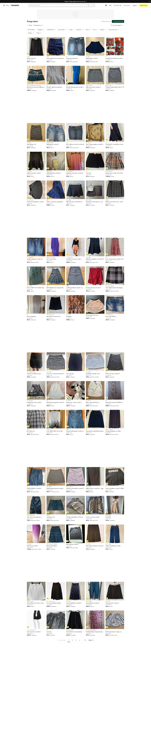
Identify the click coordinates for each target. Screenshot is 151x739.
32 (106, 257)
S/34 (48, 56)
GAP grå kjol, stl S (31, 144)
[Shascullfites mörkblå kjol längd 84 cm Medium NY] (95, 419)
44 (66, 56)
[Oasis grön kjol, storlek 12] (115, 591)
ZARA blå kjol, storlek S (92, 58)
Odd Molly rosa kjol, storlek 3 (73, 259)
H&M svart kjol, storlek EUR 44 (74, 201)
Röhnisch (71, 486)
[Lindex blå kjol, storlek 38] (95, 591)
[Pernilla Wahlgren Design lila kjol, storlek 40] (95, 619)
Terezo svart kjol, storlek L (93, 517)
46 (66, 142)
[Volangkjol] (75, 304)
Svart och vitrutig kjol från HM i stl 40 (55, 373)
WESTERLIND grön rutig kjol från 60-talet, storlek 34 (55, 288)
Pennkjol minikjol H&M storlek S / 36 (115, 87)
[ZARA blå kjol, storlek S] (95, 46)
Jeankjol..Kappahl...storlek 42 (34, 259)
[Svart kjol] (95, 161)
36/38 (48, 515)
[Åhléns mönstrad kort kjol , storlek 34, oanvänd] (115, 189)
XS (27, 286)
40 (106, 142)
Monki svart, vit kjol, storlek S (74, 402)
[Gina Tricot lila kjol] (56, 247)
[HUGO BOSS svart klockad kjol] (75, 619)
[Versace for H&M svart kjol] (36, 361)
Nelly (89, 400)
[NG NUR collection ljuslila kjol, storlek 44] (56, 75)
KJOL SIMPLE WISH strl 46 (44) (55, 431)
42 (27, 257)
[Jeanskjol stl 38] (56, 505)
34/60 (67, 286)
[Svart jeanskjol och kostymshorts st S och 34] (56, 46)
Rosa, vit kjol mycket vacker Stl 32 (114, 259)
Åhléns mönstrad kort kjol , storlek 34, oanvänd (114, 202)
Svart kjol (88, 173)
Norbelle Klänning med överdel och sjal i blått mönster (75, 87)
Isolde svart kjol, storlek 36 (113, 373)
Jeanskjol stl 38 (51, 517)
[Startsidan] (15, 5)
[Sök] (88, 5)
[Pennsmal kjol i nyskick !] (75, 533)
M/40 (107, 429)
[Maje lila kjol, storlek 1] (36, 533)
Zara (89, 56)
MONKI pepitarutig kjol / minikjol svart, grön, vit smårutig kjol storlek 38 (56, 488)
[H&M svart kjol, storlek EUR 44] (75, 189)
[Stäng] (149, 1)
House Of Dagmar (53, 544)
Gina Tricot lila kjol (51, 259)
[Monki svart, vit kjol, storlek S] (75, 390)
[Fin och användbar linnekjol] (56, 591)
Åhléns (107, 200)
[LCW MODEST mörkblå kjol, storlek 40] (115, 132)
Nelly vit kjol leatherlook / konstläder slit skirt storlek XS (93, 402)
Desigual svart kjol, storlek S (34, 402)
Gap (30, 142)
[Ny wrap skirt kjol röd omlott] (95, 275)
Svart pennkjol (70, 373)
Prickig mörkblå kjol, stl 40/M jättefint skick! (113, 431)
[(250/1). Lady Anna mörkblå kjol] (56, 189)
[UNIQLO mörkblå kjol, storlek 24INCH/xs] (115, 533)
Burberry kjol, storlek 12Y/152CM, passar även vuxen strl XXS (114, 173)
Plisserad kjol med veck (92, 315)
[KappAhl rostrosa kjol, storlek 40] (75, 161)
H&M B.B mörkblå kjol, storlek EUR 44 (94, 259)
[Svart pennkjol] (75, 361)
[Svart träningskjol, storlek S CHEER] (115, 476)
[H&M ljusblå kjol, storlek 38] (56, 161)
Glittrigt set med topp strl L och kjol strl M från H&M (94, 202)
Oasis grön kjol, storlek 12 (112, 603)
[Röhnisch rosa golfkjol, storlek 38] (75, 476)
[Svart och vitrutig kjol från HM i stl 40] (56, 361)
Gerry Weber (111, 286)
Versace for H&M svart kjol (34, 373)
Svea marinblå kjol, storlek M (73, 603)
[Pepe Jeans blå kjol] (115, 304)
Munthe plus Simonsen (35, 85)
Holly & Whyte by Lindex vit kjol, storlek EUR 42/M (35, 603)
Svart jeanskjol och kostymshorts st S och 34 (55, 58)
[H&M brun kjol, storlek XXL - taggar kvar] (95, 476)
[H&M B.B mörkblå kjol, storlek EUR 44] (95, 247)
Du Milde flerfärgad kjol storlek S (114, 58)
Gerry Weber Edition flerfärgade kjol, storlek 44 (114, 288)
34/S (28, 85)
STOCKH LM (52, 601)
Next (70, 314)
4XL (67, 85)
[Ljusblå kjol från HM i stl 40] (95, 361)
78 (85, 640)
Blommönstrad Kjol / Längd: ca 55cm (113, 632)
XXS (106, 171)
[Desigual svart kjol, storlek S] (36, 390)
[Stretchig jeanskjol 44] (75, 46)
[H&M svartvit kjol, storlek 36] (95, 75)
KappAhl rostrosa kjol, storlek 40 (74, 173)
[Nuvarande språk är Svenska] (106, 5)
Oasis (109, 601)
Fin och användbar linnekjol (54, 603)
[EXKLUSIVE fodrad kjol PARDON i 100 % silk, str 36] (115, 390)
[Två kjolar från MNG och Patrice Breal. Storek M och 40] (75, 505)
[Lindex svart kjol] (36, 46)
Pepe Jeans (110, 314)
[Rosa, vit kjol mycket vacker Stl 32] (115, 247)
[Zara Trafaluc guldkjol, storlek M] (95, 132)
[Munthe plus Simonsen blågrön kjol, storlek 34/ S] (36, 75)
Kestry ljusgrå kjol (31, 316)
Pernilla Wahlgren (92, 630)
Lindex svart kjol (31, 58)
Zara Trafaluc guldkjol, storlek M (94, 144)
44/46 (48, 429)
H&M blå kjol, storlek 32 (53, 144)
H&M (90, 85)
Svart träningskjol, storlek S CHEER (115, 488)
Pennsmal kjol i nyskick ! (72, 544)
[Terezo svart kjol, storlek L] (95, 505)
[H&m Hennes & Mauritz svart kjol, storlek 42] (95, 533)
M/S (106, 515)
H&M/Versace (32, 372)
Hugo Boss (71, 630)
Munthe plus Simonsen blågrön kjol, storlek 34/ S (36, 87)
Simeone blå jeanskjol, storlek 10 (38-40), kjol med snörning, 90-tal (75, 431)
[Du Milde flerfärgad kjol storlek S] (115, 46)
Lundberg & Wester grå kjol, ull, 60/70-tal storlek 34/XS (74, 288)
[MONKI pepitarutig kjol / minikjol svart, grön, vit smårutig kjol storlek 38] (56, 476)
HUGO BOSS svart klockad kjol (74, 631)
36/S (87, 85)
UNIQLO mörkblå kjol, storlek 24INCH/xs (113, 546)
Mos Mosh (51, 314)
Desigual (31, 400)
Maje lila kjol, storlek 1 (32, 545)
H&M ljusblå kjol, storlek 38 (53, 173)
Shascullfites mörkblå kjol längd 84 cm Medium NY (95, 431)
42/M (28, 601)
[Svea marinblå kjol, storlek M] (75, 591)
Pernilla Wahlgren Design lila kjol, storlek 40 (94, 632)
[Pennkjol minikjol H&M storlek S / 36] (115, 75)
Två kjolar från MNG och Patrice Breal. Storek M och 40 (74, 517)
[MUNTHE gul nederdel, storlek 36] (56, 390)
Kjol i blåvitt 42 (31, 431)
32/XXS (48, 142)
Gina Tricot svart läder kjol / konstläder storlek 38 (34, 517)
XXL (87, 486)
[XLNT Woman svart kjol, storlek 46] (75, 132)
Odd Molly (70, 257)
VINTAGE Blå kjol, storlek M (34, 488)
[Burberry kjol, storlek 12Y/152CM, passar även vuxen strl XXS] (115, 161)
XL (106, 630)
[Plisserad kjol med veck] (95, 304)
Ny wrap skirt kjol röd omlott (93, 287)
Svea (69, 601)
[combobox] (59, 5)
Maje (30, 544)
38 (47, 171)
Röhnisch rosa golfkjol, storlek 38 (75, 488)
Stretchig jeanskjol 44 (72, 58)
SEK (110, 5)
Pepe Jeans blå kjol (111, 316)
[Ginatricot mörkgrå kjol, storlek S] (36, 189)
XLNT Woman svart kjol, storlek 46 (75, 144)
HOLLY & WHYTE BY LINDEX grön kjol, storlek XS (35, 288)
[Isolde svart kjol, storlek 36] (115, 361)
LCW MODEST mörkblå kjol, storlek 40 (115, 144)
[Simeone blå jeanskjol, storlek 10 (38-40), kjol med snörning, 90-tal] (75, 419)
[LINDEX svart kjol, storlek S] (36, 161)
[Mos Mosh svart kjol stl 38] (56, 304)
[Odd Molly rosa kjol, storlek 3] (75, 247)
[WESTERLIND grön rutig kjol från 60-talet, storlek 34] (56, 275)
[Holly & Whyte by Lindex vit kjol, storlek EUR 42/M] (36, 591)
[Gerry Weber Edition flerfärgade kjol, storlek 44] (115, 275)
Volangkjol (68, 316)
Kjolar (30, 25)
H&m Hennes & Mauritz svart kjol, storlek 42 (94, 546)
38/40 (67, 429)
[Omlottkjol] (115, 505)
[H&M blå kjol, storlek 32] (56, 132)
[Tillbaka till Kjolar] (27, 25)
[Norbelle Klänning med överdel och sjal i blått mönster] (75, 75)
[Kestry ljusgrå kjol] (36, 304)
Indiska (110, 429)
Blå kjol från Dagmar (52, 545)
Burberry (111, 171)
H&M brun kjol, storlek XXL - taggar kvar (95, 488)
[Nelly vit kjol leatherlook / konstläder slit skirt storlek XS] (95, 390)
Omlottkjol (108, 517)
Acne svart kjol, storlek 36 (34, 631)
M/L (47, 200)
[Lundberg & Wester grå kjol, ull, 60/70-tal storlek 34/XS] (75, 275)
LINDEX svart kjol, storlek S (34, 173)
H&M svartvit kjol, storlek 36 (93, 87)
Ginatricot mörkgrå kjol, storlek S (35, 201)
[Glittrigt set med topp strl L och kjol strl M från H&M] (95, 189)
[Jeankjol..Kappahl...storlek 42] (36, 247)
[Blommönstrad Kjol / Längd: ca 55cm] (115, 619)
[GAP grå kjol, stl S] (36, 132)
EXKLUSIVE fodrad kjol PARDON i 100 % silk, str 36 (114, 402)
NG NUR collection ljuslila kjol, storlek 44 (54, 87)
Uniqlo (109, 544)
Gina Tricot (31, 200)
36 (106, 372)
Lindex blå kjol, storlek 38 (92, 603)
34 (47, 286)
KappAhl (71, 171)
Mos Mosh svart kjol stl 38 (53, 316)
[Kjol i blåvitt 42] (36, 419)
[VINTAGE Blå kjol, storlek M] (36, 476)
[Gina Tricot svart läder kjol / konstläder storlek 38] (36, 505)
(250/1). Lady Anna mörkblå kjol (55, 201)
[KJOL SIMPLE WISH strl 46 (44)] (56, 419)
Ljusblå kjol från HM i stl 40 (93, 373)
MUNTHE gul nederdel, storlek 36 (55, 402)
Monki (69, 400)
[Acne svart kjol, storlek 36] (36, 619)
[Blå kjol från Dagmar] (56, 533)
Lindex (28, 56)
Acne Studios (32, 630)
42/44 (28, 429)
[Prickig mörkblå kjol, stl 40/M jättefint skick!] (115, 419)
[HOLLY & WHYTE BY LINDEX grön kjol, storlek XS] (36, 275)
